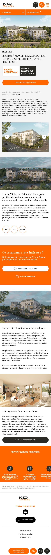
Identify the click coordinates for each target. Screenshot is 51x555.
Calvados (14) (35, 92)
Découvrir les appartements (25, 440)
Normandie (25, 92)
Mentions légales (25, 530)
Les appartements (34, 12)
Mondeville (5, 94)
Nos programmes (14, 92)
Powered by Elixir (25, 537)
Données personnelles (25, 534)
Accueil (4, 92)
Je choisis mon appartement (25, 82)
